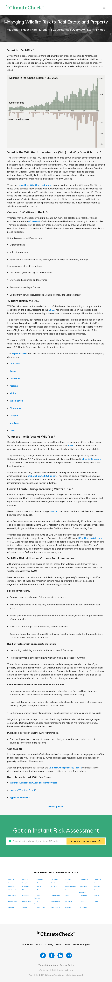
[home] (25, 7)
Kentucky (11, 886)
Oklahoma (15, 408)
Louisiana (25, 886)
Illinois (53, 883)
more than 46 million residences (35, 185)
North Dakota (55, 896)
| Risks (60, 806)
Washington (16, 400)
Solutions (27, 944)
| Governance (60, 29)
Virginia (25, 907)
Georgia (25, 883)
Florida (10, 883)
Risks (67, 944)
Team (59, 944)
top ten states (20, 353)
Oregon (14, 415)
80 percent (34, 221)
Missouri (25, 890)
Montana (14, 423)
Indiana (68, 883)
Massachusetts (70, 886)
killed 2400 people (91, 459)
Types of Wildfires (20, 797)
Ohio (67, 896)
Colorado (15, 378)
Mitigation (14, 29)
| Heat (25, 29)
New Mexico (12, 896)
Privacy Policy (67, 965)
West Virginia (55, 907)
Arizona (14, 385)
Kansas (96, 883)
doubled (54, 511)
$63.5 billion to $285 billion (42, 476)
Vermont (11, 907)
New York (25, 896)
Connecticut (84, 879)
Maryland (54, 886)
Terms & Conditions (48, 965)
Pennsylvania (13, 901)
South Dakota (55, 901)
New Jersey (98, 890)
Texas (13, 371)
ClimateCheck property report (65, 767)
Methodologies (81, 944)
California (15, 363)
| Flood (100, 29)
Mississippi (12, 890)
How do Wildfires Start (22, 790)
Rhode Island (27, 901)
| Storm (90, 29)
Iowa (81, 883)
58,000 (71, 445)
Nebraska (54, 890)
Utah (12, 430)
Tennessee (68, 901)
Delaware (97, 879)
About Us (40, 944)
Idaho (13, 393)
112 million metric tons (90, 538)
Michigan (83, 886)
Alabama (11, 879)
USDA (52, 309)
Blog (50, 944)
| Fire (33, 29)
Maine (38, 886)
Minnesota (98, 886)
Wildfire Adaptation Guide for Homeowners (33, 782)
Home (51, 806)
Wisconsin (68, 907)
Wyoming (83, 907)
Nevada (67, 890)
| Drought (44, 29)
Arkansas (39, 879)
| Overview (77, 29)
